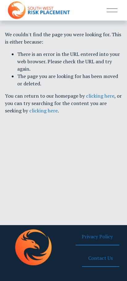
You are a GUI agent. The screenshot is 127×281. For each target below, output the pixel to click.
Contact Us (100, 258)
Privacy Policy (97, 236)
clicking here (100, 95)
